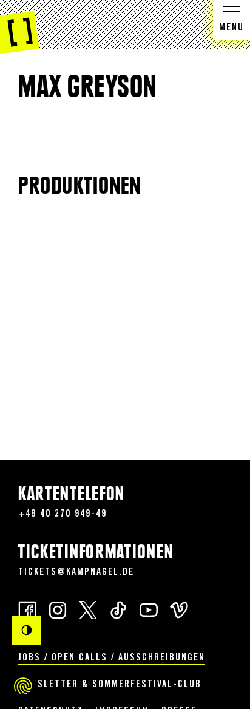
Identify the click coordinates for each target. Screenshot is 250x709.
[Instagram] (58, 609)
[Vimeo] (179, 609)
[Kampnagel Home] (19, 27)
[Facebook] (27, 609)
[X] (88, 609)
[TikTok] (118, 609)
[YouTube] (149, 609)
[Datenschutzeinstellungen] (23, 686)
